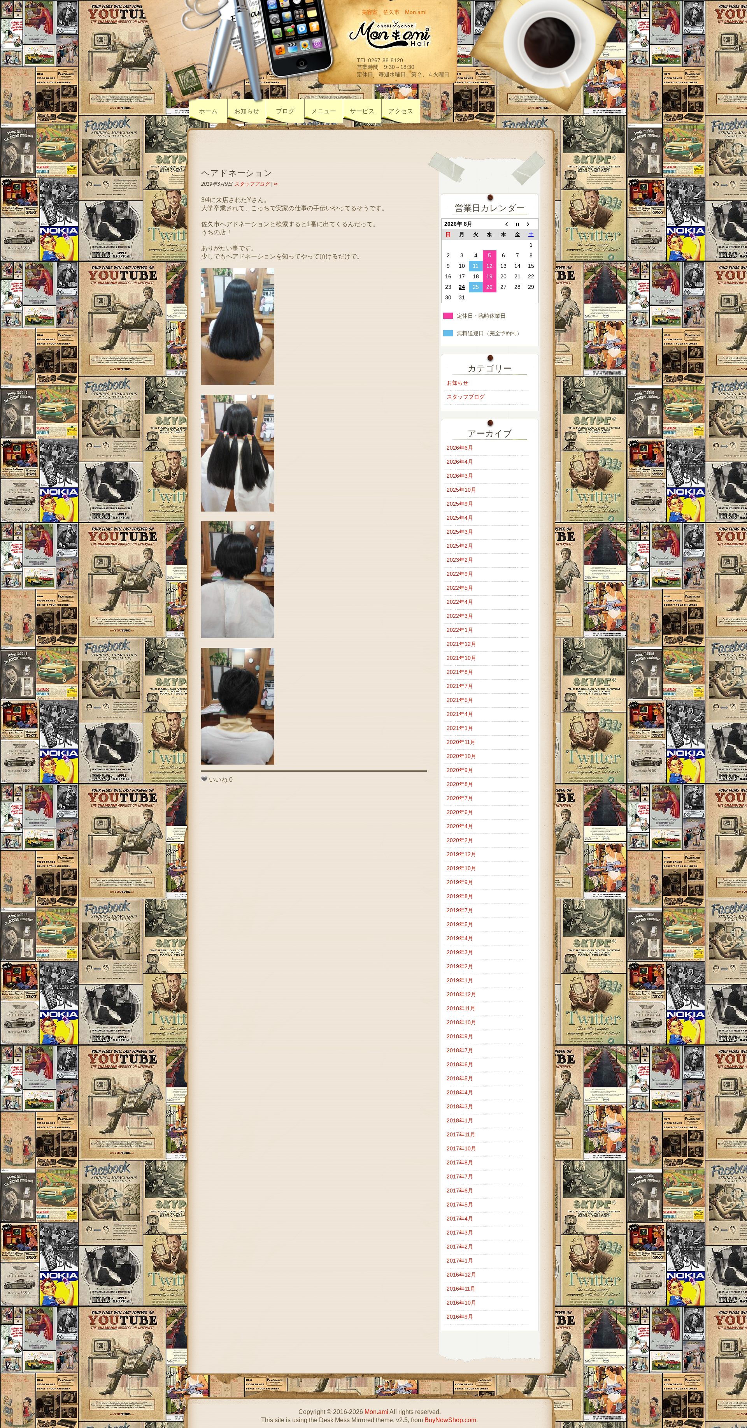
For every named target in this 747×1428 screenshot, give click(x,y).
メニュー (323, 111)
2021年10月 (461, 658)
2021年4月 (460, 714)
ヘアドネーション (236, 173)
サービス (362, 111)
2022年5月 (460, 588)
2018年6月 (460, 1064)
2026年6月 (460, 448)
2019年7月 (460, 910)
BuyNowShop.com (450, 1420)
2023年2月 (460, 560)
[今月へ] (517, 224)
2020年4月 (460, 826)
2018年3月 (460, 1106)
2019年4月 (460, 938)
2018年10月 (461, 1022)
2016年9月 (460, 1317)
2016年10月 (461, 1303)
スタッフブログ (252, 184)
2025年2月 (460, 546)
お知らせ (246, 111)
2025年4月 (460, 518)
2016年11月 (461, 1289)
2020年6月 (460, 812)
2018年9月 (460, 1036)
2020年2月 (460, 840)
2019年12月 (461, 854)
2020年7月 (460, 798)
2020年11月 (461, 742)
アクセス (400, 111)
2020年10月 (461, 756)
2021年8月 (460, 672)
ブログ (285, 111)
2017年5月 (460, 1204)
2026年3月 (460, 476)
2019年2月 (460, 966)
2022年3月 (460, 616)
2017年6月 (460, 1190)
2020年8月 (460, 784)
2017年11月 (461, 1134)
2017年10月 (461, 1148)
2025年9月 (460, 504)
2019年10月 (461, 868)
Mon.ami (376, 1412)
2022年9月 (460, 574)
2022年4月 (460, 602)
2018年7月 (460, 1050)
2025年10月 (461, 490)
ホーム (208, 111)
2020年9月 (460, 770)
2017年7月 (460, 1176)
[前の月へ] (503, 224)
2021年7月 (460, 686)
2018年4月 (460, 1092)
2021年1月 (460, 728)
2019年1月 (460, 980)
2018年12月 (461, 994)
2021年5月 (460, 700)
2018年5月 (460, 1078)
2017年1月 (460, 1260)
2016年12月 (461, 1274)
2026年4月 (460, 462)
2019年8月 (460, 896)
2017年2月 (460, 1246)
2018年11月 (461, 1008)
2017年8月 (460, 1162)
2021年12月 (461, 644)
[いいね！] (204, 779)
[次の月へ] (531, 224)
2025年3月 (460, 532)
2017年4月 (460, 1218)
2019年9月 (460, 882)
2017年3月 (460, 1232)
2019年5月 (460, 924)
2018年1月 (460, 1120)
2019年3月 (460, 952)
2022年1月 (460, 630)
